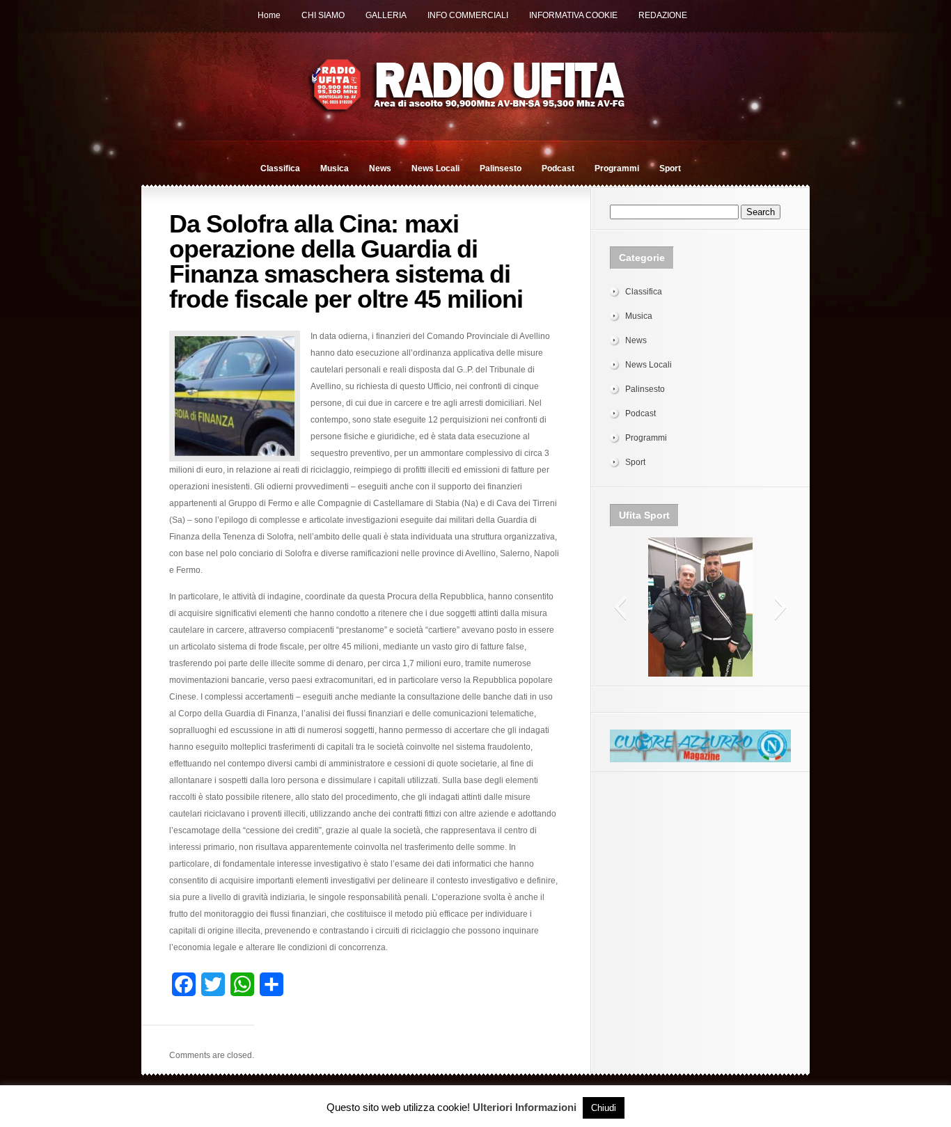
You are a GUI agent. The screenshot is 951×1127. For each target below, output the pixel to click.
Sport (670, 168)
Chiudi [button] (603, 1108)
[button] (620, 607)
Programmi (617, 168)
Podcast (558, 168)
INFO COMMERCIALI (467, 15)
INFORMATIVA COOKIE (573, 15)
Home (269, 15)
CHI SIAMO (323, 15)
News (380, 168)
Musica (334, 168)
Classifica (280, 168)
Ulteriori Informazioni (524, 1107)
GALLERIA (386, 15)
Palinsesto (500, 168)
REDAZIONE (662, 15)
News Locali (435, 168)
